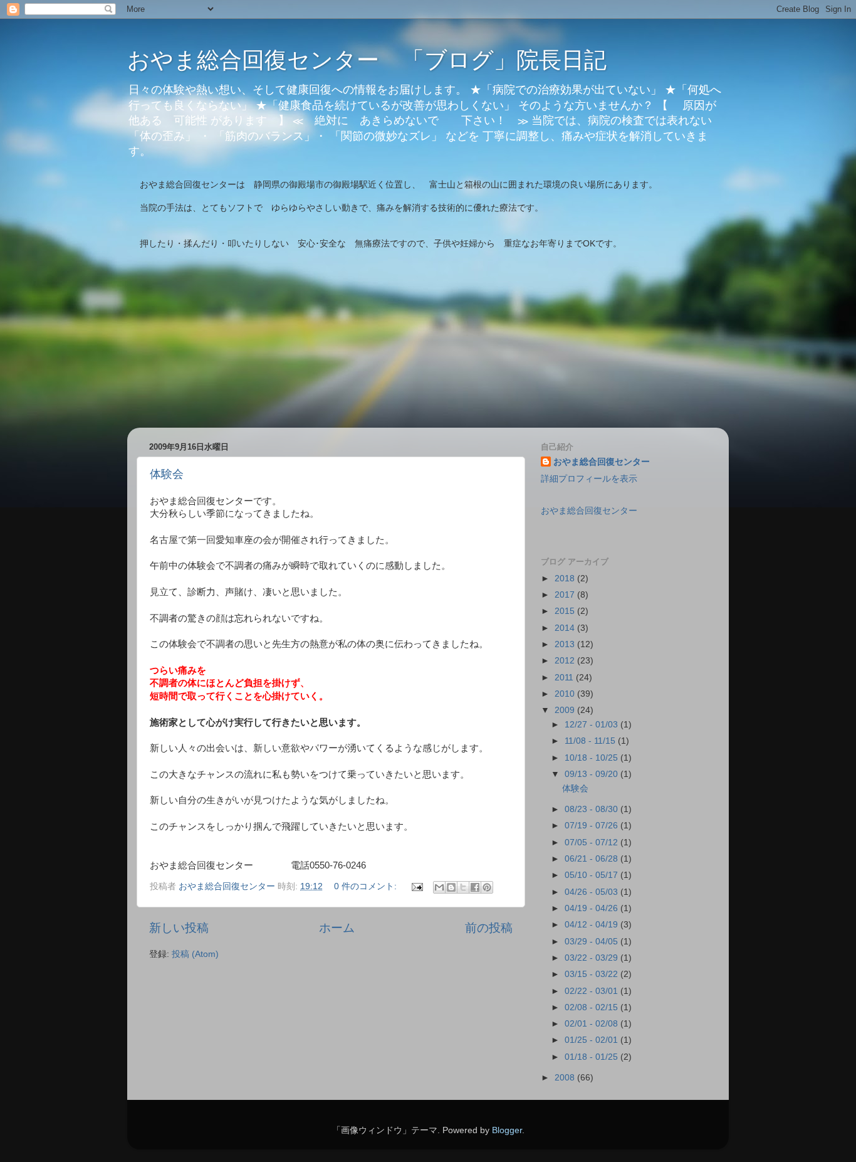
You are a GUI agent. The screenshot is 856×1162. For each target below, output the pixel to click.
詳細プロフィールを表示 (589, 478)
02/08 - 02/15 (592, 1007)
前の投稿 (489, 927)
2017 (566, 594)
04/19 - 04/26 (592, 908)
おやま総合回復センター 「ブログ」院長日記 (367, 60)
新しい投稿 (179, 927)
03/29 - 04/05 (592, 941)
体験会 (167, 474)
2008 (566, 1077)
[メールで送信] (439, 887)
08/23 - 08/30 (592, 809)
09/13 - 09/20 (592, 774)
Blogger (507, 1130)
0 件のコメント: (366, 886)
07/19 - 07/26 (592, 825)
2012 (566, 660)
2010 (566, 694)
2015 (566, 611)
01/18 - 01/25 (592, 1057)
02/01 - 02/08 (592, 1023)
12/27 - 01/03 (592, 724)
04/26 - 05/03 (592, 892)
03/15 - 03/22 (592, 974)
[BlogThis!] (451, 887)
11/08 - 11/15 (591, 741)
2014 (566, 628)
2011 (565, 677)
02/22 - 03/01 (592, 991)
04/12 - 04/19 (592, 924)
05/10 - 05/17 (592, 875)
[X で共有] (463, 887)
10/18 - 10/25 (592, 758)
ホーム (337, 927)
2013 (566, 644)
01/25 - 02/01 (592, 1040)
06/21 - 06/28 (592, 859)
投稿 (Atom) (195, 954)
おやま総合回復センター (601, 462)
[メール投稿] (416, 886)
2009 (566, 710)
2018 (566, 578)
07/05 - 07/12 (592, 842)
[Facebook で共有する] (475, 887)
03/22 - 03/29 (592, 958)
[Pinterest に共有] (487, 887)
